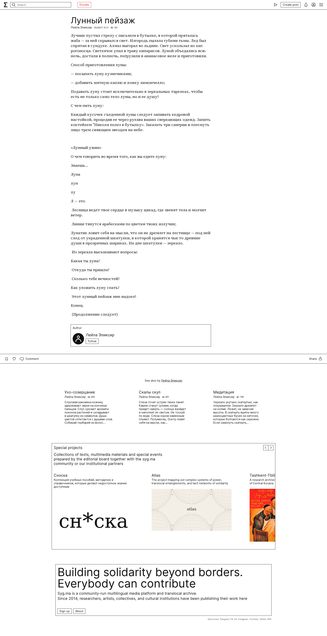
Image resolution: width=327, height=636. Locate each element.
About (79, 611)
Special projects (68, 447)
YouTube (253, 619)
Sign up (64, 611)
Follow (92, 341)
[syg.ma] (6, 4)
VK (235, 619)
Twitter (262, 619)
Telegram (224, 619)
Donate (84, 4)
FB (231, 619)
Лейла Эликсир (81, 27)
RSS (269, 619)
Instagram (243, 619)
